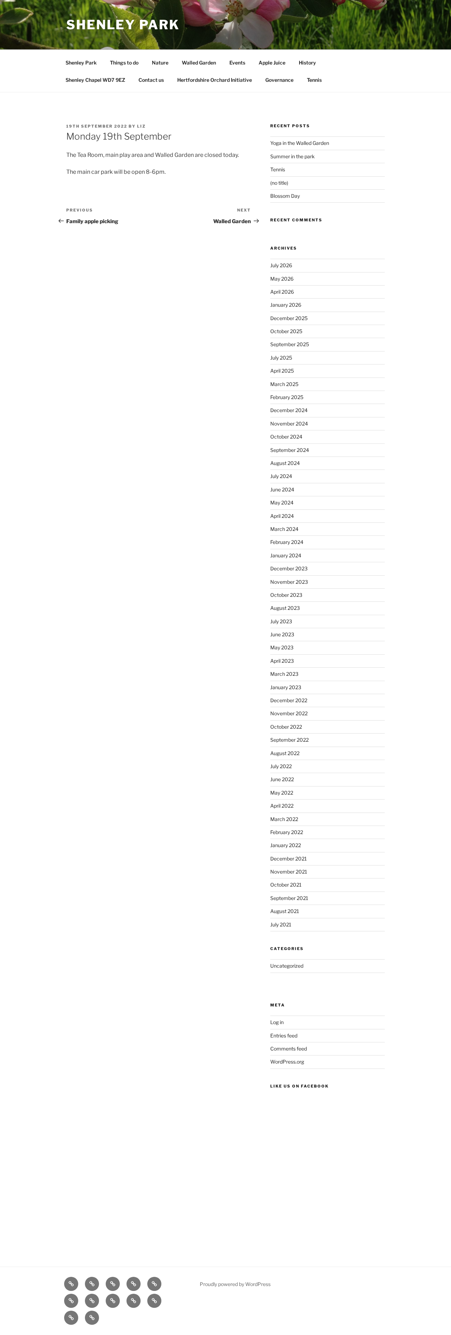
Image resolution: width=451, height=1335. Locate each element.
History (307, 63)
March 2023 (284, 674)
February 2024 (286, 542)
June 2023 (282, 634)
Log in (277, 1022)
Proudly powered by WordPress (235, 1284)
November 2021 (288, 872)
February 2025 (286, 397)
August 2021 (284, 911)
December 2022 (288, 700)
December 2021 (288, 859)
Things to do (124, 63)
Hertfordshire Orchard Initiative (214, 80)
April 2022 (282, 806)
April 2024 (282, 516)
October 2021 (286, 885)
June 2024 (282, 489)
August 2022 (284, 753)
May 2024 (282, 503)
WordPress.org (287, 1062)
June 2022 (282, 779)
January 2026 (285, 305)
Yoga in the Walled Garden (299, 143)
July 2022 (281, 766)
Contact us (151, 80)
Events (237, 63)
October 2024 (286, 437)
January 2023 (285, 687)
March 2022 (284, 819)
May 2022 (281, 793)
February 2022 (286, 832)
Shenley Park (123, 24)
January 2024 (285, 555)
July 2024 (281, 476)
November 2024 (289, 424)
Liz (141, 126)
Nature (160, 63)
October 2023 (286, 595)
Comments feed (288, 1049)
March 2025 (284, 384)
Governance (279, 80)
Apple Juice (272, 63)
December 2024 (289, 410)
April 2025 (282, 371)
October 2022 (286, 727)
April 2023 (282, 661)
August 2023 (285, 608)
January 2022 (285, 845)
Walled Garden (199, 63)
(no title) (279, 183)
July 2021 (280, 924)
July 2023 (281, 621)
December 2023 (289, 568)
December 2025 (289, 318)
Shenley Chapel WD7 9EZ (95, 80)
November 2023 (289, 582)
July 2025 (281, 358)
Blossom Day (285, 196)
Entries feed (283, 1036)
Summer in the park (292, 156)
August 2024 (285, 463)
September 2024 (289, 450)
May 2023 (282, 647)
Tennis (314, 80)
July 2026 (281, 265)
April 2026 (282, 292)
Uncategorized (286, 966)
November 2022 (289, 713)
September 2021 (289, 898)
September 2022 (289, 740)
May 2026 (282, 279)
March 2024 (284, 529)
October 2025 (286, 331)
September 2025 (289, 344)
